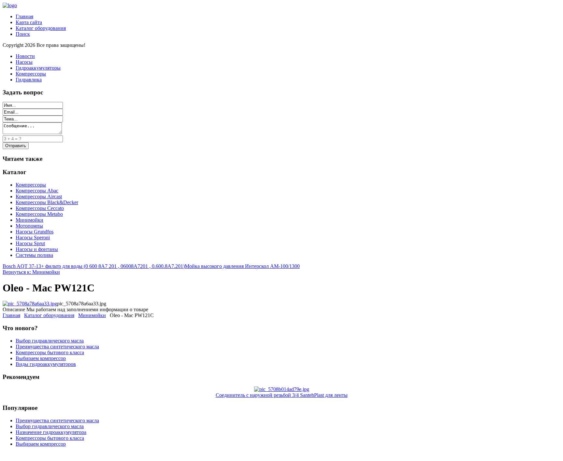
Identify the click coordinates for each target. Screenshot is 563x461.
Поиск (23, 34)
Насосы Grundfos (34, 231)
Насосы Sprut (30, 243)
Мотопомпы (29, 226)
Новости (25, 56)
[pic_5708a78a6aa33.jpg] (30, 303)
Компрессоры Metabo (39, 214)
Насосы (24, 62)
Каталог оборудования (41, 28)
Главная (24, 16)
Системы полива (34, 255)
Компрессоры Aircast (39, 196)
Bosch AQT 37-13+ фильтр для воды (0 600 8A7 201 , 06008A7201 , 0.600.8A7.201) (94, 266)
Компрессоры (31, 74)
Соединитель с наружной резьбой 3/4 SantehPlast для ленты (282, 395)
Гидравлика (29, 79)
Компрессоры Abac (37, 190)
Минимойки (29, 220)
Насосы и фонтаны (37, 249)
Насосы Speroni (33, 237)
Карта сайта (29, 22)
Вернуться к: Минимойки (31, 272)
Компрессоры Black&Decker (47, 202)
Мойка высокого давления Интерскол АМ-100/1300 (242, 266)
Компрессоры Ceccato (40, 208)
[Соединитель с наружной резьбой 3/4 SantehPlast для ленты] (281, 389)
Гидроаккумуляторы (38, 68)
